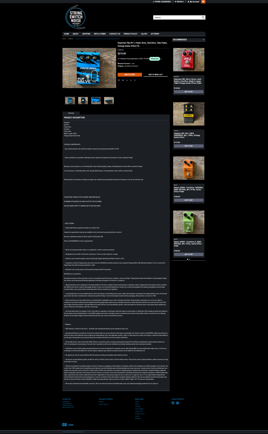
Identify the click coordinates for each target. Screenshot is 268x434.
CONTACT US (114, 34)
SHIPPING (86, 34)
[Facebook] (119, 80)
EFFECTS (70, 38)
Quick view (188, 73)
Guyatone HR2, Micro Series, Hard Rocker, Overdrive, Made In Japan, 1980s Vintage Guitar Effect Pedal (187, 81)
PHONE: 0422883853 (163, 2)
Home (64, 38)
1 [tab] (187, 259)
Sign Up (106, 404)
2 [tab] (189, 259)
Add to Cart (189, 92)
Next (114, 68)
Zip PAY (144, 34)
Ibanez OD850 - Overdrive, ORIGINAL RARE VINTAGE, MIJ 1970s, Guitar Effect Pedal (188, 190)
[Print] (127, 80)
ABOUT (76, 34)
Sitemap (81, 432)
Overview (71, 113)
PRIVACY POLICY (130, 34)
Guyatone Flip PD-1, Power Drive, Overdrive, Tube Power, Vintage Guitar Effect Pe (97, 38)
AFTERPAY (155, 34)
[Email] (123, 80)
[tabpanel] (189, 69)
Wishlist (180, 2)
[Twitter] (131, 80)
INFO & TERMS (100, 34)
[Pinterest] (135, 80)
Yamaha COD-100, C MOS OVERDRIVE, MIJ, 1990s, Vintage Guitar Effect (187, 135)
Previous (64, 68)
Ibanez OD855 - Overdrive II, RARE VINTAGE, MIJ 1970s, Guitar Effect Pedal (188, 244)
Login (100, 404)
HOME (66, 34)
